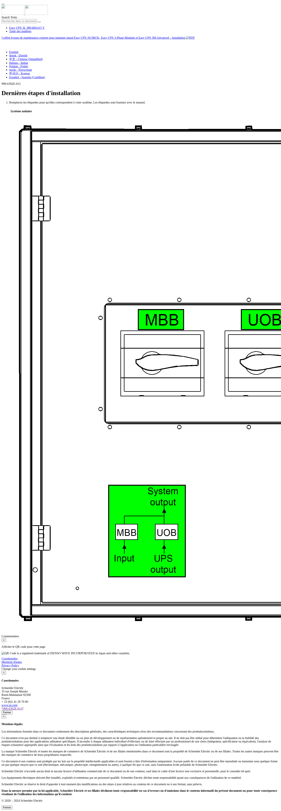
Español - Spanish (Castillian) (27, 77)
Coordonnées (10, 658)
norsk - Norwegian (20, 69)
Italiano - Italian (18, 63)
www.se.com (9, 705)
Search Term (9, 17)
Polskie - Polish (18, 66)
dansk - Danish (18, 55)
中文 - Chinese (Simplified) (26, 59)
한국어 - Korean (19, 73)
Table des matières (20, 31)
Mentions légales (12, 662)
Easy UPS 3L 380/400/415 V (27, 27)
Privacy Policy (10, 665)
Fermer (7, 712)
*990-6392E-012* (13, 708)
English (13, 52)
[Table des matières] (3, 42)
